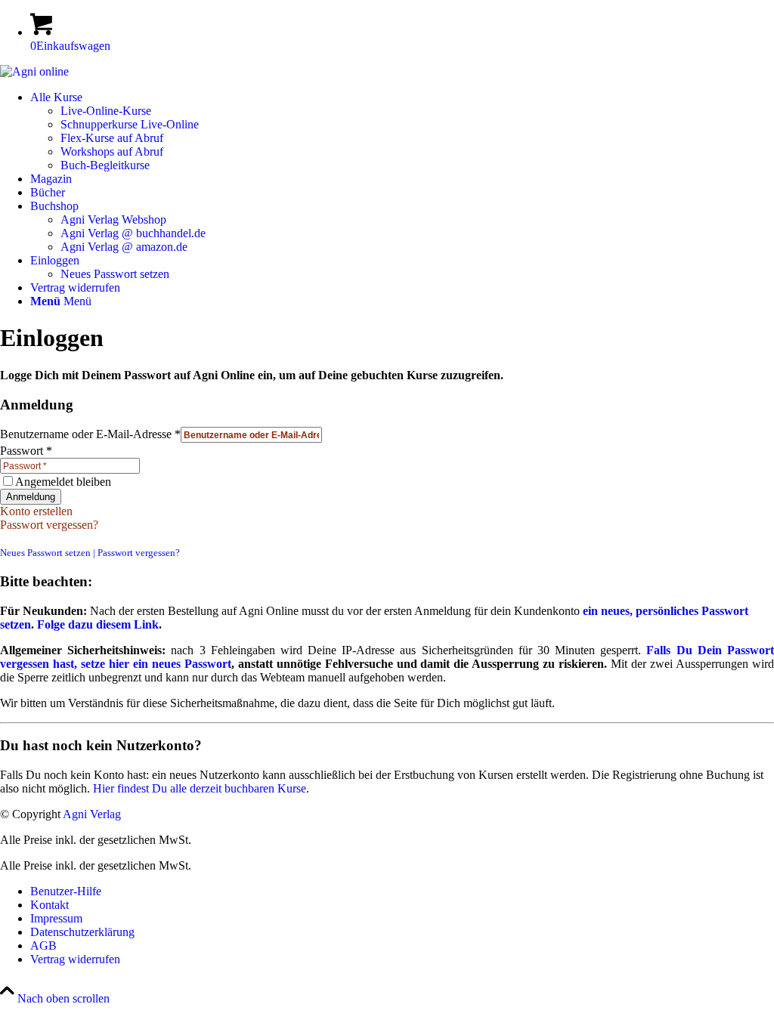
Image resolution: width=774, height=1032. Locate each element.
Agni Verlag (92, 814)
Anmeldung (30, 496)
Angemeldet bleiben (63, 481)
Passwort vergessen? (49, 524)
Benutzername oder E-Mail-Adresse (90, 434)
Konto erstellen (36, 511)
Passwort (26, 450)
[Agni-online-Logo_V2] (34, 71)
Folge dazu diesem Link (98, 624)
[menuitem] (402, 131)
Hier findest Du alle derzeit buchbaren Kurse (199, 788)
